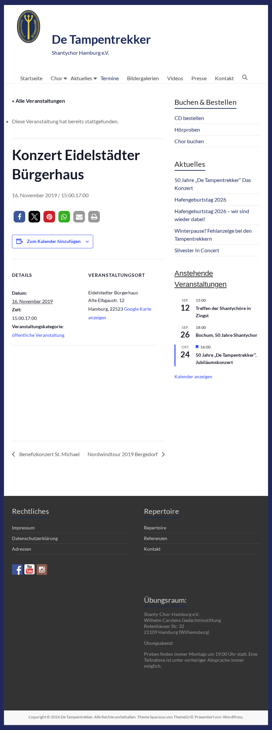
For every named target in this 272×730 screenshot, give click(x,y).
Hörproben (187, 129)
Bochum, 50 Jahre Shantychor (226, 335)
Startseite (31, 78)
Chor (56, 78)
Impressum (23, 527)
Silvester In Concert (196, 250)
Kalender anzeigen (193, 376)
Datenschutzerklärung (35, 538)
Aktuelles (81, 78)
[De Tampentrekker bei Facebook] (17, 569)
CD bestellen (189, 118)
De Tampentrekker (101, 39)
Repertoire (155, 527)
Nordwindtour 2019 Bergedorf (123, 454)
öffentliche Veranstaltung (38, 335)
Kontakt (224, 78)
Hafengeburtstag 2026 (200, 199)
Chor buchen (189, 141)
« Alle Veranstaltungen (38, 100)
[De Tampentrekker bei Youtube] (29, 569)
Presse (199, 78)
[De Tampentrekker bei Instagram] (41, 569)
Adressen (21, 549)
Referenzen (155, 538)
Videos (175, 78)
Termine (110, 78)
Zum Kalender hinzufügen (54, 241)
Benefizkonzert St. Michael (49, 454)
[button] (19, 216)
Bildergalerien (143, 78)
